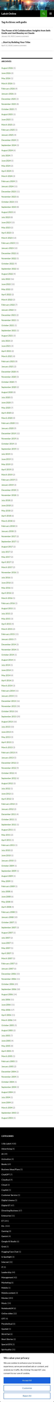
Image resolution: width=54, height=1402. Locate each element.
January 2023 (7, 248)
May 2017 (5, 557)
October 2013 (7, 711)
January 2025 (7, 135)
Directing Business (9, 1210)
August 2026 (7, 68)
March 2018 (6, 521)
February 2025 (8, 130)
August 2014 (7, 660)
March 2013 (6, 747)
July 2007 (5, 938)
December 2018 (8, 490)
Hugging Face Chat (9, 1251)
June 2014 (6, 670)
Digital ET (5, 1205)
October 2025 (7, 109)
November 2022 (8, 258)
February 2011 (8, 845)
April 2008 (6, 907)
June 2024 (6, 160)
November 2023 (8, 196)
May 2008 (5, 901)
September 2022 (8, 268)
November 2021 (8, 320)
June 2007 (6, 943)
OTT (3, 1318)
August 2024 (7, 150)
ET (2, 1221)
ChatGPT (5, 1174)
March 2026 (6, 83)
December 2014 (8, 644)
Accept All (27, 1380)
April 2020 (6, 413)
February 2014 (8, 690)
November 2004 (8, 1076)
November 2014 (8, 649)
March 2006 (6, 1020)
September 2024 (8, 145)
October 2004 (7, 1082)
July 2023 (5, 217)
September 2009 (8, 871)
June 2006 (6, 1004)
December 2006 (8, 974)
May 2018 (5, 510)
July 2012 (5, 788)
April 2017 (6, 562)
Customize (27, 1388)
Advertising (6, 1149)
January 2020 (7, 428)
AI (2, 1154)
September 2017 (8, 541)
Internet (5, 1262)
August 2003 (7, 1118)
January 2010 (7, 860)
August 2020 (7, 392)
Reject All (27, 1396)
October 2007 (7, 922)
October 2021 (7, 325)
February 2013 (8, 752)
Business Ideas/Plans (10, 1169)
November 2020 (8, 377)
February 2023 (8, 243)
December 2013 (8, 701)
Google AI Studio (8, 1241)
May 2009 (5, 881)
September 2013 (8, 716)
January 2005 (7, 1066)
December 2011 (8, 814)
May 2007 (5, 948)
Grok (3, 1246)
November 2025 (8, 104)
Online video (7, 1313)
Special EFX (6, 1344)
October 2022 (7, 263)
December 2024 (8, 140)
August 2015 (7, 608)
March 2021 (6, 356)
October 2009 (7, 865)
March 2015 (6, 629)
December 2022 (8, 253)
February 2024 (8, 181)
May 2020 (5, 407)
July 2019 (5, 454)
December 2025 (8, 99)
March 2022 (6, 299)
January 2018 (7, 531)
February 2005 (8, 1061)
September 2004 (8, 1087)
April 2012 (6, 799)
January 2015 (7, 639)
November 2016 (8, 572)
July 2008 (5, 891)
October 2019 (7, 443)
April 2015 (6, 624)
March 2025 (6, 124)
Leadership (6, 1272)
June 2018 (6, 505)
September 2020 (8, 387)
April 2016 (6, 593)
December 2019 (8, 433)
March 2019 (6, 474)
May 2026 (5, 78)
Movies (4, 1298)
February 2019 (8, 479)
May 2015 (5, 618)
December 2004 (8, 1071)
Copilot (4, 1190)
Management (7, 1277)
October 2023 (7, 202)
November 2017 (8, 536)
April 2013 (6, 742)
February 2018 (8, 526)
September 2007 (8, 927)
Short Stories (7, 1339)
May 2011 (5, 835)
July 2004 (5, 1097)
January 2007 (7, 968)
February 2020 (8, 423)
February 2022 (8, 305)
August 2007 (7, 932)
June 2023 (6, 222)
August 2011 (7, 829)
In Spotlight (6, 1257)
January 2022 (7, 310)
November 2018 (8, 495)
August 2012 (7, 783)
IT (2, 1267)
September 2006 (8, 989)
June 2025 (6, 119)
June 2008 (6, 896)
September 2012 (8, 778)
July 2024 (5, 155)
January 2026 (7, 93)
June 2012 (6, 793)
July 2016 (5, 577)
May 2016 (5, 588)
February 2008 (8, 912)
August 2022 (7, 274)
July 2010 (5, 850)
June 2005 (6, 1040)
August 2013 (7, 721)
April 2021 (6, 351)
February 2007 (8, 963)
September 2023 (8, 207)
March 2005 (6, 1056)
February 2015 (8, 634)
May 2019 (5, 464)
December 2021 (8, 315)
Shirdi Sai (5, 1334)
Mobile (4, 1287)
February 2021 (8, 361)
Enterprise (6, 1215)
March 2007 (6, 958)
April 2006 (6, 1015)
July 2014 (5, 665)
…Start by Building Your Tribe (15, 42)
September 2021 (8, 330)
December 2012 (8, 763)
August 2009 (7, 876)
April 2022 (6, 294)
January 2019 (7, 485)
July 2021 (5, 341)
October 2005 (7, 1025)
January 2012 (7, 809)
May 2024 (5, 166)
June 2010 (6, 855)
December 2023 (8, 191)
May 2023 (5, 227)
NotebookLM (7, 1308)
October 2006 (7, 984)
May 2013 (5, 737)
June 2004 (6, 1102)
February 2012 (8, 804)
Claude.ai (5, 1179)
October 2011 (7, 819)
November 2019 (8, 438)
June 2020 (6, 402)
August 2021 (7, 335)
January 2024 (7, 186)
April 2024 (6, 171)
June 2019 (6, 459)
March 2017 (6, 567)
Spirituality (6, 1349)
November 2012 (8, 768)
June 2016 (6, 582)
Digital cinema (7, 1200)
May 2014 (5, 675)
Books (4, 1164)
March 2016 (6, 598)
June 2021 (6, 346)
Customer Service (9, 1195)
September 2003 (8, 1113)
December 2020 (8, 371)
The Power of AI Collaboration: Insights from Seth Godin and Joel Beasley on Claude (25, 31)
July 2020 (5, 397)
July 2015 (5, 613)
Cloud (4, 1185)
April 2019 (6, 469)
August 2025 (7, 114)
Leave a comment (22, 36)
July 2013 (5, 727)
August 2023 (7, 212)
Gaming (4, 1231)
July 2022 (5, 279)
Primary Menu (50, 13)
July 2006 (5, 999)
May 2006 (5, 1010)
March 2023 (6, 238)
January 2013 (7, 757)
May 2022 (5, 289)
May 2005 (5, 1046)
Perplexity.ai (7, 1324)
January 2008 (7, 917)
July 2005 (5, 1035)
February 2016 (8, 603)
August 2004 (7, 1092)
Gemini (4, 1236)
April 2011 (6, 840)
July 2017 (5, 552)
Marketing (6, 1282)
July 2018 (5, 500)
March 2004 (6, 1107)
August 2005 (7, 1030)
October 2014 (7, 654)
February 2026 (8, 88)
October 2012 (7, 773)
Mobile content (8, 1293)
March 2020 (6, 418)
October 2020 (7, 382)
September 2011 (8, 824)
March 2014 (6, 685)
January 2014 (7, 696)
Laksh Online (8, 13)
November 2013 (8, 706)
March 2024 (6, 176)
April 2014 (6, 680)
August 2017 (7, 546)
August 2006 (7, 994)
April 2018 (6, 516)
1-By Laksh (6, 1143)
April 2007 (6, 953)
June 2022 (6, 284)
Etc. (3, 1226)
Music (4, 1303)
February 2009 (8, 886)
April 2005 (6, 1051)
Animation (6, 1159)
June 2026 (6, 73)
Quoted (4, 1329)
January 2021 (7, 366)
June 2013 (6, 732)
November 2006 (8, 979)
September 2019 (8, 449)
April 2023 (6, 232)
